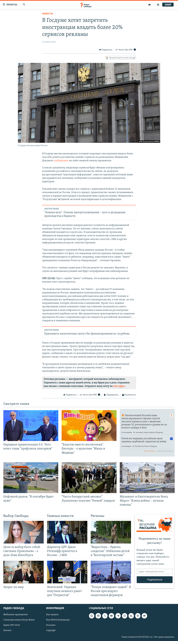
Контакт (7, 630)
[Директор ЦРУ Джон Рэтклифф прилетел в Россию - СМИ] (67, 532)
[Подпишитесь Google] (91, 615)
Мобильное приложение (15, 614)
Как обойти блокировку (58, 620)
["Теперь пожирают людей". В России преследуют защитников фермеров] (111, 572)
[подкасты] (158, 5)
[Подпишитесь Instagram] (124, 615)
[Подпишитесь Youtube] (111, 615)
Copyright (50, 630)
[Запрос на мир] (23, 572)
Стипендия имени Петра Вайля (19, 620)
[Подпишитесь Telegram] (118, 615)
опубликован (61, 160)
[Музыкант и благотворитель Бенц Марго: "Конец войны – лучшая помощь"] (147, 477)
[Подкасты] (137, 615)
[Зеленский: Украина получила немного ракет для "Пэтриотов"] (67, 572)
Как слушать (52, 614)
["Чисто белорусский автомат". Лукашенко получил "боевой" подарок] (89, 477)
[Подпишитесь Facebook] (98, 615)
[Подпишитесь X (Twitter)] (104, 615)
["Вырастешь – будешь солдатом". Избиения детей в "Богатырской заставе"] (111, 532)
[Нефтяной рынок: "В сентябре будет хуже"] (30, 477)
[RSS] (131, 615)
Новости (47, 14)
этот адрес (119, 386)
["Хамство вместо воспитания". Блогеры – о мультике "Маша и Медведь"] (89, 425)
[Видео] (149, 5)
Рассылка (50, 625)
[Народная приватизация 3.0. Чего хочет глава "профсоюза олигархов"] (30, 425)
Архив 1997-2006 (11, 625)
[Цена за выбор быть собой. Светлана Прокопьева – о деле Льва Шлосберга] (23, 532)
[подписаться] (144, 615)
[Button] (105, 50)
